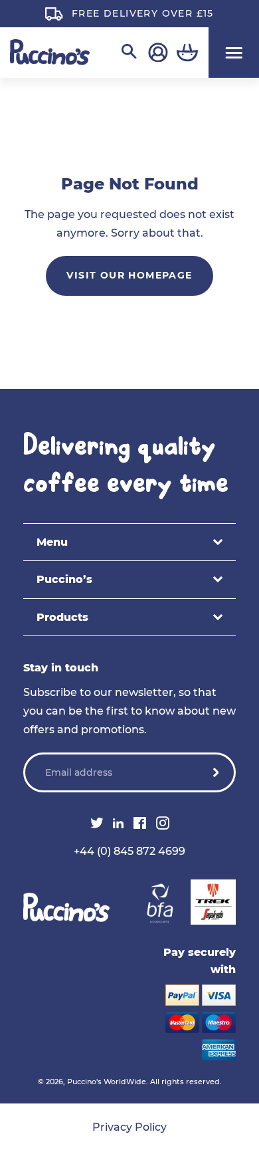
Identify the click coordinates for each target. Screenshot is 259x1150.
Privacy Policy (129, 1127)
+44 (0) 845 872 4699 (129, 851)
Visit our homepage (129, 275)
